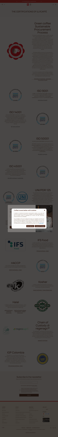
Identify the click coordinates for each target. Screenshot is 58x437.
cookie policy (41, 223)
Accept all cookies (40, 226)
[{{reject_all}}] (44, 210)
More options (30, 226)
